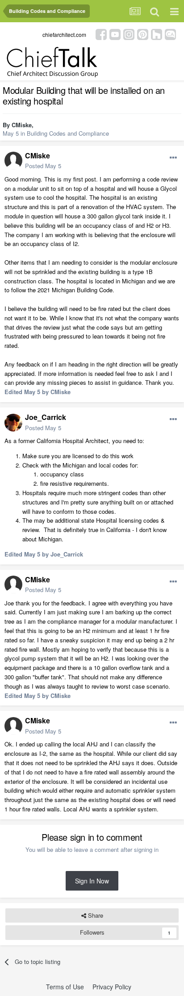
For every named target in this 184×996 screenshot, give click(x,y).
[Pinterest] (142, 33)
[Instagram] (128, 33)
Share (94, 915)
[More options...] (173, 158)
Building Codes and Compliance (68, 133)
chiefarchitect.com (64, 34)
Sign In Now (92, 880)
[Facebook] (101, 33)
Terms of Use (65, 986)
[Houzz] (156, 33)
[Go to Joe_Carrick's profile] (13, 422)
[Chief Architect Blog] (170, 33)
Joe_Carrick (45, 417)
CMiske (22, 125)
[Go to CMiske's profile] (13, 160)
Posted (43, 165)
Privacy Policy (111, 986)
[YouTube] (115, 33)
